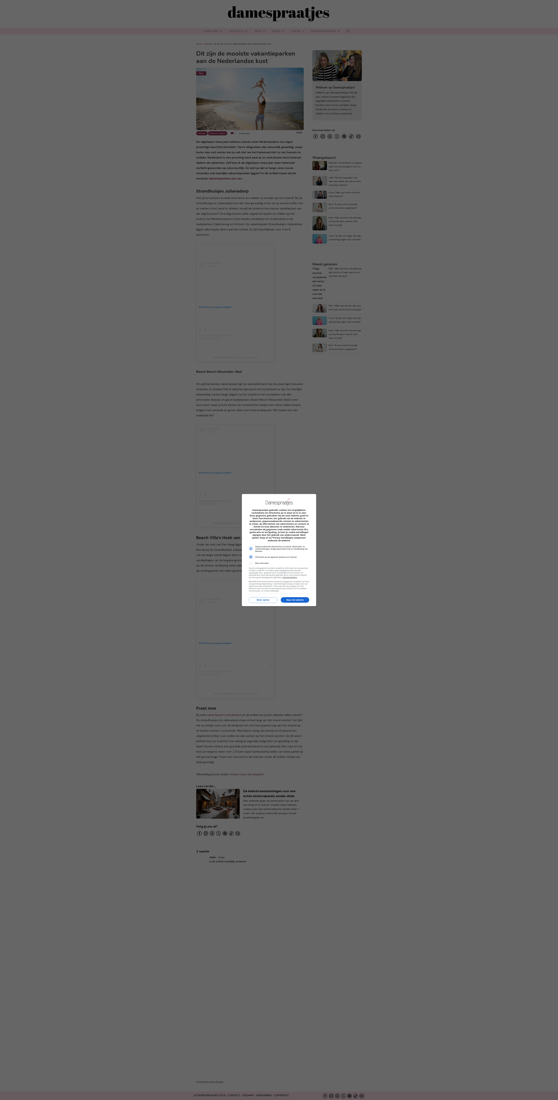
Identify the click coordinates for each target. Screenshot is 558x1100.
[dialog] (279, 550)
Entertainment (323, 31)
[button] (279, 563)
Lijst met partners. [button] (289, 577)
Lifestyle (236, 31)
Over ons (210, 31)
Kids (258, 31)
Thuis (295, 31)
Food (276, 31)
